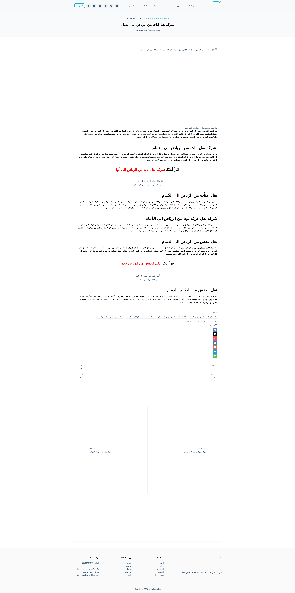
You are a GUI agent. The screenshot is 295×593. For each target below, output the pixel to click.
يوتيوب (128, 566)
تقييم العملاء (127, 6)
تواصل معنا (144, 6)
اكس (129, 575)
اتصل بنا (80, 6)
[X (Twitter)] (117, 6)
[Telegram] (147, 351)
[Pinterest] (105, 6)
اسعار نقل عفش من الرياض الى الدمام (172, 317)
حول (178, 6)
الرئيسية (189, 6)
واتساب (128, 569)
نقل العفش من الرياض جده (140, 263)
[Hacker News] (147, 347)
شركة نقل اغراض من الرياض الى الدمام (201, 321)
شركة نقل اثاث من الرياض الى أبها (140, 169)
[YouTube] (100, 6)
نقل (180, 202)
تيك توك (128, 572)
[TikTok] (88, 6)
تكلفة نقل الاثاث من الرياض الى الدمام (141, 317)
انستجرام (127, 563)
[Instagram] (111, 6)
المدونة (156, 6)
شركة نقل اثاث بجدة (141, 30)
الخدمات (168, 6)
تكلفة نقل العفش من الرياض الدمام (110, 317)
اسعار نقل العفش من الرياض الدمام (203, 317)
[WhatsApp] (94, 6)
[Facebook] (147, 330)
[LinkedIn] (147, 343)
